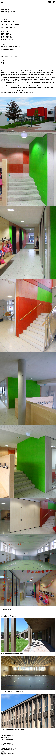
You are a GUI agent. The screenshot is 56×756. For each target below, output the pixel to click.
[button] (3, 753)
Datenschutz (11, 753)
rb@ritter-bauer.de (9, 749)
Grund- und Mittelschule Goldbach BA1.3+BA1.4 (13, 729)
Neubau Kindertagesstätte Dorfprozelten (12, 653)
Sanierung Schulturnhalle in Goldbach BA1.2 (12, 691)
